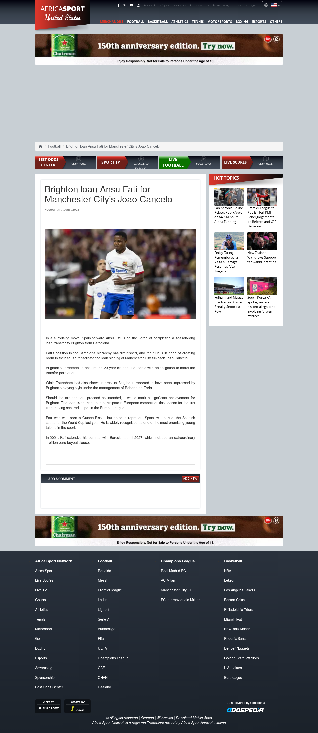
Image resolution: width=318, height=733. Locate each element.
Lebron (229, 580)
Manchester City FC (176, 589)
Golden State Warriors (241, 657)
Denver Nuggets (237, 648)
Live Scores (44, 580)
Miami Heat (233, 619)
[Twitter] (124, 5)
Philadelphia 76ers (238, 609)
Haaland (104, 686)
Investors (180, 5)
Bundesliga (106, 628)
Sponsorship (45, 677)
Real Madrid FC (173, 570)
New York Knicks (237, 628)
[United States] (274, 5)
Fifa (101, 638)
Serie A (103, 619)
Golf (38, 638)
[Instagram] (138, 5)
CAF (101, 667)
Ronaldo (104, 570)
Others (276, 21)
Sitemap (147, 717)
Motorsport (43, 628)
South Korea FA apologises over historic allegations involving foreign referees (261, 306)
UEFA (102, 648)
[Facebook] (118, 5)
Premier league (110, 589)
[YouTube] (131, 5)
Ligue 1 (104, 609)
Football (135, 21)
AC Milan (168, 580)
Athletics (179, 21)
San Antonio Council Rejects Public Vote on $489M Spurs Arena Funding (229, 215)
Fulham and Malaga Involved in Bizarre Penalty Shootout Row (228, 304)
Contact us (239, 5)
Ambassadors (199, 5)
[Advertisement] (159, 102)
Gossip (40, 599)
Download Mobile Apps (194, 717)
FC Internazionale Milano (180, 599)
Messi (102, 580)
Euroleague (233, 677)
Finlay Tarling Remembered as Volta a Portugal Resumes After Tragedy (226, 261)
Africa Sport (44, 570)
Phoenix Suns (235, 638)
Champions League (113, 657)
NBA (227, 570)
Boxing (242, 21)
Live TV (41, 589)
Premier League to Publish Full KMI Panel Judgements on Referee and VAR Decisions (261, 217)
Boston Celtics (235, 599)
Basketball (158, 21)
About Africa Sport (157, 5)
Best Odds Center (49, 686)
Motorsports (219, 21)
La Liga (104, 599)
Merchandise (111, 21)
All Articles (165, 717)
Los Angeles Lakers (239, 589)
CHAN (103, 677)
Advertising (220, 5)
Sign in (255, 5)
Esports (259, 21)
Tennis (198, 21)
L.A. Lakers (233, 667)
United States (63, 17)
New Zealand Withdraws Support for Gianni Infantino (261, 257)
